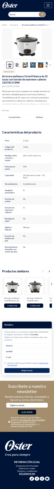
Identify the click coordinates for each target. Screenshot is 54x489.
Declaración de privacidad (32, 420)
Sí (24, 190)
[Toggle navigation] (48, 5)
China (25, 147)
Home (4, 25)
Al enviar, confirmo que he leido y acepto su (27, 364)
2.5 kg (25, 140)
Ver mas (5, 110)
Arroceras (14, 25)
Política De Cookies (27, 468)
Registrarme (27, 370)
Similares (39, 117)
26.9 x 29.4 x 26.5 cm (32, 155)
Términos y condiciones (27, 471)
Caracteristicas (14, 117)
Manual (26, 227)
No (24, 199)
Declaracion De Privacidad (27, 466)
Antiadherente (29, 184)
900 (24, 166)
